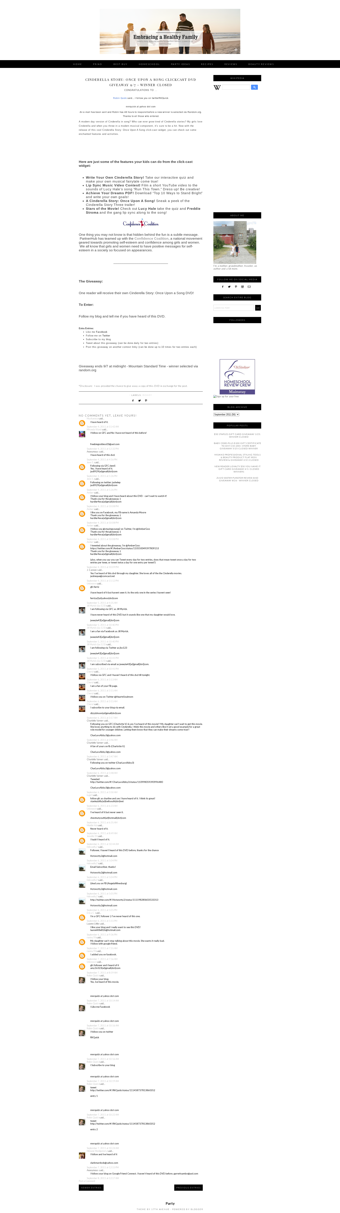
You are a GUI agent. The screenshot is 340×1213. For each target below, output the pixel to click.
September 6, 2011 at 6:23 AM (102, 805)
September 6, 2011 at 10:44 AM (103, 844)
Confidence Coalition (151, 238)
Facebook (101, 332)
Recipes (207, 64)
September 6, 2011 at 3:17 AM (102, 717)
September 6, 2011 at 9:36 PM (102, 934)
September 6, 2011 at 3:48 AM (102, 773)
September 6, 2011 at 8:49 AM (102, 833)
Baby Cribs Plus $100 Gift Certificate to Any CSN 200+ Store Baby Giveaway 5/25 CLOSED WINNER (237, 446)
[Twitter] (231, 286)
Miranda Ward (94, 429)
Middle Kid (92, 825)
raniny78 (91, 937)
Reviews (231, 64)
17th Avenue (160, 1209)
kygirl (89, 795)
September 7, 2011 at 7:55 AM (102, 948)
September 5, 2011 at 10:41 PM (103, 658)
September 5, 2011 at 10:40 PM (103, 624)
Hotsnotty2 (92, 846)
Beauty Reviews (261, 64)
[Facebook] (224, 286)
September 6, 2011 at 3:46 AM (102, 739)
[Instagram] (244, 286)
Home (77, 64)
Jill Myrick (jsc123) (96, 605)
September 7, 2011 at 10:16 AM (103, 1025)
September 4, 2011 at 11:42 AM (103, 426)
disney (147, 395)
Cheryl (90, 671)
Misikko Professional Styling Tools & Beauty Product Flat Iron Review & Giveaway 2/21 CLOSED (237, 457)
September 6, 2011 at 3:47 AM (102, 756)
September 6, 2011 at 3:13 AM (102, 679)
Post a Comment (87, 1181)
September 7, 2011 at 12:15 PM (103, 1167)
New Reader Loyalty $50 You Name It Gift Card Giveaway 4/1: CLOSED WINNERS (237, 469)
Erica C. (91, 912)
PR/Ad (97, 64)
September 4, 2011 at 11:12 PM (103, 580)
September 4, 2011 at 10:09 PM (103, 567)
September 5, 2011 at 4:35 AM (102, 602)
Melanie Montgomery (97, 1151)
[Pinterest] (237, 286)
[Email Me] (250, 286)
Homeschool (149, 64)
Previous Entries (188, 1187)
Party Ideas (180, 64)
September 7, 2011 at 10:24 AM (103, 1148)
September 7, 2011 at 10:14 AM (103, 1000)
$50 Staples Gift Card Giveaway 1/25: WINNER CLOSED (237, 435)
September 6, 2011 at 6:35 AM (102, 822)
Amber (90, 492)
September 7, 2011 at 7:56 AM (102, 959)
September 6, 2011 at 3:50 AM (102, 792)
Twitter (106, 335)
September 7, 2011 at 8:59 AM (102, 972)
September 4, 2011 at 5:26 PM (102, 476)
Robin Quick (120, 97)
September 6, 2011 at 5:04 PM (102, 860)
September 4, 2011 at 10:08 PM (103, 506)
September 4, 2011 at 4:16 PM (102, 459)
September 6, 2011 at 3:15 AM (102, 690)
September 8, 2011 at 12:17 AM (103, 1178)
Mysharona (92, 418)
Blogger (197, 1209)
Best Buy (121, 64)
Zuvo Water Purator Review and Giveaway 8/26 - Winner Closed (238, 479)
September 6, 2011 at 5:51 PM (102, 920)
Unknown (91, 583)
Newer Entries (91, 1187)
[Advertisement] (237, 153)
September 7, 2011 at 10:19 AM (103, 1081)
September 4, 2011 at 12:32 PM (103, 448)
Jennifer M (92, 836)
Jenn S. (90, 462)
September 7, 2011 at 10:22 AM (103, 1114)
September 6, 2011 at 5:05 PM (102, 893)
